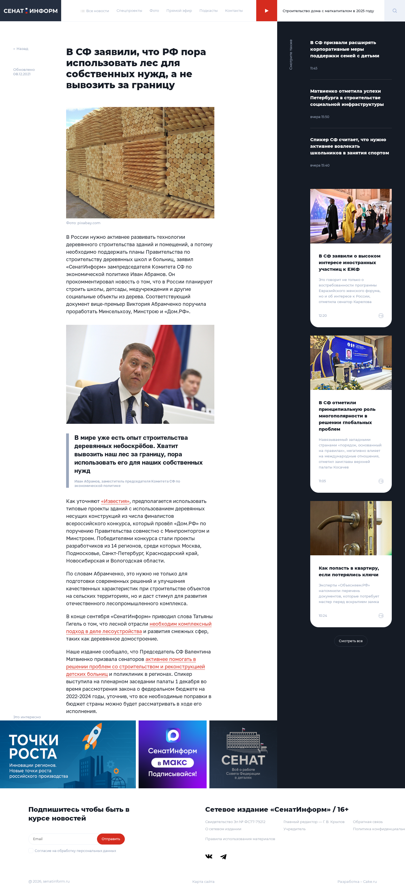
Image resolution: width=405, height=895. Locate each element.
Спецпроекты (129, 10)
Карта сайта (203, 881)
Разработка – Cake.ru (357, 881)
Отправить (111, 839)
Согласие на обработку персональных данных (75, 851)
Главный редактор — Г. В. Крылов (314, 821)
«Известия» (115, 501)
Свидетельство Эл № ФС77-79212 (235, 821)
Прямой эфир (179, 10)
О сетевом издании (223, 829)
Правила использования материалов (240, 839)
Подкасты (208, 10)
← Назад (20, 48)
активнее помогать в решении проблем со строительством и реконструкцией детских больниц (135, 666)
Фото (154, 10)
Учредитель (295, 829)
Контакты (234, 10)
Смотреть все (351, 641)
